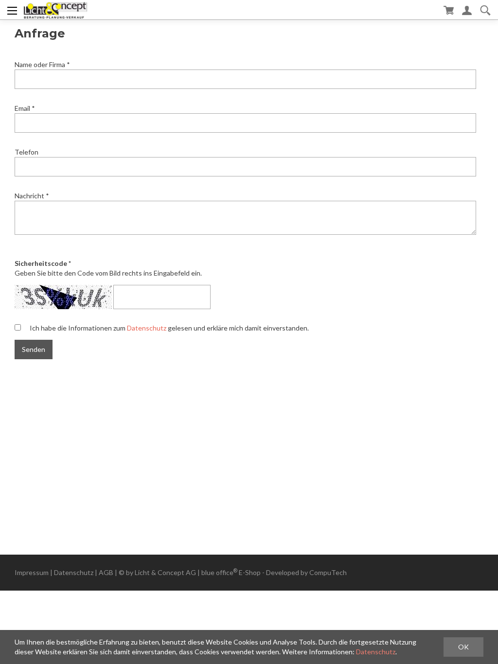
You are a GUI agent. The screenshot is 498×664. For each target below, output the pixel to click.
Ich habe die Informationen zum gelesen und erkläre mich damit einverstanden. (169, 328)
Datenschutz (146, 328)
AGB (106, 572)
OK (463, 647)
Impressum (32, 572)
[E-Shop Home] (55, 9)
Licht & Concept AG (165, 572)
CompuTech (328, 572)
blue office (219, 572)
